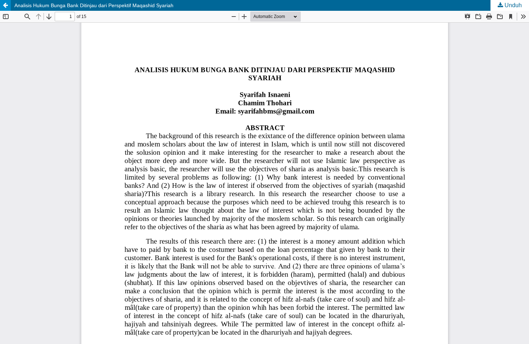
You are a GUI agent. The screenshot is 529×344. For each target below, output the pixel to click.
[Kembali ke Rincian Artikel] (5, 5)
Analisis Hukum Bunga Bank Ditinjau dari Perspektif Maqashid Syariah (93, 5)
